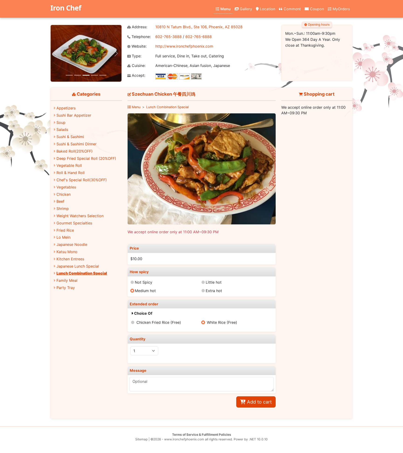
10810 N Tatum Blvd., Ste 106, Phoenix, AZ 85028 (199, 26)
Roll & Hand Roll (70, 172)
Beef (60, 201)
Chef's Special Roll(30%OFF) (81, 180)
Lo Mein (63, 237)
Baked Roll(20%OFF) (74, 151)
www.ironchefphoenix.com (184, 439)
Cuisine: (138, 65)
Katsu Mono (66, 251)
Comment (291, 9)
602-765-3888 (168, 36)
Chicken (63, 194)
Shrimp (62, 208)
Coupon (316, 9)
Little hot (214, 282)
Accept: (138, 75)
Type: (136, 56)
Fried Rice (65, 230)
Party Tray (65, 287)
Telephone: (140, 37)
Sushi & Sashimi (70, 136)
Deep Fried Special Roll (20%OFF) (86, 158)
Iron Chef (65, 8)
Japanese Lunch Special (77, 266)
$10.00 (136, 258)
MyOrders (340, 9)
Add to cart (259, 402)
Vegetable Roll (69, 165)
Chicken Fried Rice (158, 322)
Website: (138, 46)
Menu (225, 9)
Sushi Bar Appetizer (73, 115)
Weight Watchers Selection (80, 215)
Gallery (245, 9)
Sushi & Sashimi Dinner (76, 144)
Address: (139, 27)
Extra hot (214, 290)
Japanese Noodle (71, 244)
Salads (62, 129)
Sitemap (141, 439)
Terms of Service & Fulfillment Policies (201, 434)
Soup (61, 122)
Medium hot (145, 290)
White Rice (222, 322)
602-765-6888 (198, 36)
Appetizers (66, 108)
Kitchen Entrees (70, 259)
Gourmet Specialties (74, 223)
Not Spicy (143, 282)
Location (267, 9)
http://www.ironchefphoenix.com (184, 46)
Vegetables (66, 187)
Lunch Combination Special (81, 273)
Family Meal (66, 280)
